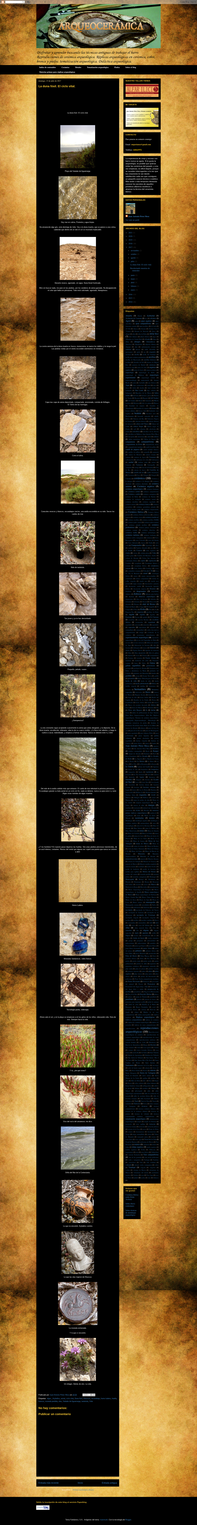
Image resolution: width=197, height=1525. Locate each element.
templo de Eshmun (150, 1121)
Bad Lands (139, 390)
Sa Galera (144, 1053)
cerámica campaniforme (151, 492)
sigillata (145, 1078)
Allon (127, 342)
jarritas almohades (143, 738)
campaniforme (147, 441)
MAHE (153, 795)
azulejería (128, 390)
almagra (137, 341)
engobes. (152, 615)
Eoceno (137, 617)
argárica (153, 367)
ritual (138, 1047)
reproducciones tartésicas (147, 1040)
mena (138, 815)
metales (152, 818)
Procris (141, 984)
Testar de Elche (154, 1129)
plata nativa (149, 974)
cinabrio (130, 548)
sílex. (144, 1081)
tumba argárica (151, 1147)
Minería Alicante (153, 859)
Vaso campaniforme (151, 1154)
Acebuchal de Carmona (134, 318)
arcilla (136, 354)
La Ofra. (134, 764)
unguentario (129, 1152)
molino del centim (131, 874)
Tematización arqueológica (98, 67)
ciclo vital (70, 1398)
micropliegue (130, 826)
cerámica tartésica (132, 535)
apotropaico (129, 352)
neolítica (128, 920)
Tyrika (143, 1150)
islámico (143, 728)
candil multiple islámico (151, 449)
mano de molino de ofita (141, 800)
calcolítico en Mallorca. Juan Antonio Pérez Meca (143, 434)
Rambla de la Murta (149, 1004)
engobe (131, 614)
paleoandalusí (151, 941)
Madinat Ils (139, 792)
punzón (139, 999)
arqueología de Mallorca (135, 375)
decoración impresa (139, 589)
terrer (144, 1129)
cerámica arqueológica (134, 489)
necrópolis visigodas (149, 918)
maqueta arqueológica (143, 803)
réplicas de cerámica (152, 1020)
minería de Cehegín (134, 861)
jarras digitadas (144, 736)
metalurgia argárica (141, 821)
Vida (91, 1401)
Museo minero (137, 902)
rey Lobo (142, 1042)
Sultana (137, 1088)
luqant (127, 790)
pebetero (138, 950)
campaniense (130, 441)
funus (136, 663)
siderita (153, 1070)
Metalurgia (129, 821)
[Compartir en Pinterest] (94, 1395)
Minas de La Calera (140, 838)
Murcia (153, 884)
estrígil (141, 632)
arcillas (152, 356)
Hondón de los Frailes (141, 700)
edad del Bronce (148, 604)
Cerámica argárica (145, 486)
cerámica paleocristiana (151, 522)
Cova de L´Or (148, 571)
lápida (140, 772)
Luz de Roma (143, 790)
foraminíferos (154, 655)
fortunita (139, 658)
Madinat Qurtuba (151, 792)
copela (143, 560)
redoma (143, 1010)
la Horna (131, 761)
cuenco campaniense (142, 579)
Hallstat (154, 683)
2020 (131, 236)
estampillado (140, 630)
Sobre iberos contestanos (130, 1204)
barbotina (136, 395)
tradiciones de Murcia (146, 1142)
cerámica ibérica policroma (141, 515)
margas (151, 805)
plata (150, 971)
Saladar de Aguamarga (71, 1401)
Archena (128, 354)
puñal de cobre (133, 1004)
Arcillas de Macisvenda (133, 360)
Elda (150, 609)
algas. (49, 1398)
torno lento (129, 1139)
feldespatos (136, 648)
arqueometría (145, 380)
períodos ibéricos (131, 958)
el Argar (141, 607)
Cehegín (153, 475)
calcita (127, 431)
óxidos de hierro (139, 938)
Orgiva (128, 935)
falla (154, 645)
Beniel (140, 401)
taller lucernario (145, 1098)
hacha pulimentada (142, 683)
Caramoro (152, 457)
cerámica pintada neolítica (138, 525)
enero (133, 290)
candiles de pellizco (134, 452)
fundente (128, 660)
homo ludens (106, 1398)
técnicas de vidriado (142, 1114)
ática (154, 385)
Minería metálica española (148, 864)
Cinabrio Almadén (141, 548)
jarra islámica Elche (146, 733)
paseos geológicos (140, 946)
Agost (128, 320)
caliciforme (140, 437)
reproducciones (130, 1028)
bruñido (137, 413)
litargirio (139, 780)
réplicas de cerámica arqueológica (138, 1022)
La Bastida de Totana (152, 759)
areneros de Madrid (139, 365)
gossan (137, 676)
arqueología (130, 372)
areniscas (152, 365)
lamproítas (155, 769)
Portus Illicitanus (134, 981)
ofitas (128, 927)
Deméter (153, 589)
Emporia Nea (130, 612)
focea (137, 655)
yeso (142, 1175)
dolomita (137, 602)
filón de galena (154, 653)
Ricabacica (152, 1042)
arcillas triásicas (150, 360)
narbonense (137, 907)
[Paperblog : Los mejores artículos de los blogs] (42, 1509)
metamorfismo (144, 823)
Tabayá (153, 1088)
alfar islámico (133, 337)
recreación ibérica (131, 1010)
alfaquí (128, 334)
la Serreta (153, 764)
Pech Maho (129, 953)
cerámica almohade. (141, 484)
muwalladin (145, 905)
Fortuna (130, 658)
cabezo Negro (138, 426)
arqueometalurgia (131, 380)
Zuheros (156, 1178)
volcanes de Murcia (139, 1170)
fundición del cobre (142, 660)
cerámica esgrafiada (149, 502)
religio (137, 1012)
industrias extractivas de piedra (136, 723)
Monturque (137, 882)
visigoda (143, 1167)
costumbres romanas (134, 571)
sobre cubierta (139, 1083)
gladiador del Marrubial (140, 673)
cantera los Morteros (135, 455)
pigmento (153, 964)
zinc (149, 1178)
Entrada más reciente (48, 1483)
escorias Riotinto (143, 620)
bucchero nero (151, 413)
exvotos (128, 643)
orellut (154, 933)
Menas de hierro (150, 815)
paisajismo (140, 941)
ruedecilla (136, 1053)
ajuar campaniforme (143, 323)
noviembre (135, 250)
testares (130, 1132)
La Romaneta (144, 764)
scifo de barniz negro (135, 1068)
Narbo (154, 905)
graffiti (157, 676)
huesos (41, 1401)
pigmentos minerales (149, 966)
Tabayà (128, 1091)
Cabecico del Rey (138, 419)
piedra (127, 961)
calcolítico (136, 431)
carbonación (129, 460)
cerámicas (149, 538)
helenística (152, 686)
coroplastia (138, 563)
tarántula (84, 1401)
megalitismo (129, 815)
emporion (140, 612)
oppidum (145, 933)
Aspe (127, 385)
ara (145, 352)
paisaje (131, 941)
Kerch (147, 751)
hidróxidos (138, 692)
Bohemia (136, 403)
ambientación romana (149, 347)
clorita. (135, 553)
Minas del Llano (137, 851)
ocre (151, 923)
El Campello (150, 607)
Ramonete (129, 1007)
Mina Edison (138, 828)
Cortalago (149, 568)
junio (133, 275)
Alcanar (143, 329)
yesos (136, 1178)
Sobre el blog (130, 67)
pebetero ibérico (151, 951)
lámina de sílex (133, 769)
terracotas (142, 1127)
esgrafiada (151, 622)
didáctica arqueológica (147, 596)
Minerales (141, 854)
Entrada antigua (109, 1483)
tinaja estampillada (138, 1134)
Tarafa (154, 1101)
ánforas (138, 349)
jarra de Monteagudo (152, 731)
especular (131, 627)
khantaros (147, 754)
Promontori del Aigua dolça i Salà (137, 987)
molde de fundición (132, 869)
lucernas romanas (149, 787)
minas (142, 830)
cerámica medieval (152, 517)
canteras (128, 457)
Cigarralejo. (149, 545)
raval (153, 1007)
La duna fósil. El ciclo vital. (141, 264)
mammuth (104, 1520)
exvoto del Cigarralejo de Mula (146, 640)
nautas (154, 907)
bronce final (142, 411)
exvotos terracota (138, 643)
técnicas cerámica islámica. (147, 1109)
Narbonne (147, 907)
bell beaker (155, 398)
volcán (128, 1170)
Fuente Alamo (151, 658)
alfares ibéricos (145, 337)
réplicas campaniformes (134, 1020)
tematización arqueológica (136, 1119)
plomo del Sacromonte (148, 976)
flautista (130, 655)
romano (130, 1050)
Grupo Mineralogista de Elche (146, 678)
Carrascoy (139, 465)
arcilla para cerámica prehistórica (136, 357)
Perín (154, 956)
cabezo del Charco (142, 424)
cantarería (156, 452)
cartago (136, 467)
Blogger (128, 1520)
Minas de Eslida (147, 833)
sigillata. (153, 1078)
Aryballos (56, 1398)
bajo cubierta (151, 390)
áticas (127, 388)
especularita (142, 627)
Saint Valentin (154, 1053)
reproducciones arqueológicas (142, 1029)
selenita (147, 1068)
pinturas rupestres (133, 971)
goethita (129, 675)
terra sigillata (140, 1124)
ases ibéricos (152, 383)
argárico (128, 370)
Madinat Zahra (130, 795)
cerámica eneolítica (132, 502)
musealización (154, 887)
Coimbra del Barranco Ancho (146, 556)
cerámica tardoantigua (148, 533)
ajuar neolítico (144, 326)
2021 (131, 232)
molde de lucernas (149, 869)
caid (134, 429)
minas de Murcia (142, 843)
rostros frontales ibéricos (145, 1050)
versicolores (132, 1162)
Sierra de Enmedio (132, 1076)
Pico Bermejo (151, 958)
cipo (151, 548)
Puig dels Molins (146, 994)
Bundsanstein (130, 416)
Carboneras (155, 460)
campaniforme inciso (152, 444)
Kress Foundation (131, 756)
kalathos (156, 748)
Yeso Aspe (150, 1175)
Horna (154, 700)
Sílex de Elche (135, 1081)
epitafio (145, 617)
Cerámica (65, 67)
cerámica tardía (131, 532)
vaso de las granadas (135, 1157)
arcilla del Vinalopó (149, 354)
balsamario (129, 393)
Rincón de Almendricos (133, 1045)
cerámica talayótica (148, 530)
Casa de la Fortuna (147, 467)
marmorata (129, 810)
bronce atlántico (131, 411)
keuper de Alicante (135, 754)
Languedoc (131, 772)
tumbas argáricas (131, 1150)
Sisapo (157, 1081)
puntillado (129, 999)
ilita (157, 708)
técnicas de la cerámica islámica (136, 1111)
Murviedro (143, 887)
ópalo (137, 933)
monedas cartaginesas (139, 877)
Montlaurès (151, 879)
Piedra (117, 67)
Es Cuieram (154, 617)
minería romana (130, 867)
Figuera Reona (137, 650)
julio (133, 261)
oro (155, 935)
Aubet (134, 388)
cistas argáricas (151, 550)
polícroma (129, 979)
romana (156, 1047)
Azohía (142, 388)
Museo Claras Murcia (149, 897)
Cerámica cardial (134, 494)
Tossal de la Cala (150, 1139)
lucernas (136, 787)
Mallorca (145, 797)
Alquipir (128, 347)
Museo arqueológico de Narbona (145, 895)
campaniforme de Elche (134, 444)
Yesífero (135, 1175)
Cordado (128, 563)
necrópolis (129, 910)
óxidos (128, 938)
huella (114, 1398)
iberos (127, 708)
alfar (134, 334)
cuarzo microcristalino (148, 576)
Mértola (128, 818)
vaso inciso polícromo (152, 1157)
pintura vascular (153, 969)
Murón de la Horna (132, 887)
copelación (152, 560)
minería (142, 859)
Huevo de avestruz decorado (137, 705)
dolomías (128, 602)
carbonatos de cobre (142, 460)
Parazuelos (129, 946)
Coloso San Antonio (149, 558)
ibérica (153, 705)
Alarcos (135, 329)
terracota (152, 1124)
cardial (130, 462)
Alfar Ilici (154, 333)
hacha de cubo (131, 681)
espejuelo (153, 627)
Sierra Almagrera (131, 1073)
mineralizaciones (131, 859)
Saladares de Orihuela (152, 1055)
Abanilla (129, 315)
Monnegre (153, 877)
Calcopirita (131, 437)
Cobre (154, 553)
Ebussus (86, 1398)
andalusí (128, 349)
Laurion (156, 774)
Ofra (154, 928)
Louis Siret (145, 782)
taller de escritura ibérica (142, 1096)
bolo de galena (146, 403)
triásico (137, 1144)
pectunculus (152, 953)
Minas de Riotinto (153, 846)
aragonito (152, 352)
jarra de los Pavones (137, 731)
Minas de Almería (153, 831)
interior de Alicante (132, 728)
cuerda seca (143, 581)
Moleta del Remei (149, 871)
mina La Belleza (150, 828)
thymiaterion (140, 1132)
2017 (131, 247)
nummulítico (142, 923)
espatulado (155, 625)
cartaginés (129, 467)
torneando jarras (142, 1137)
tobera (149, 1134)
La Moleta (140, 761)
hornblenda (129, 702)
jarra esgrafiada (132, 733)
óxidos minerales (153, 938)
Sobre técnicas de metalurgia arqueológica (131, 1212)
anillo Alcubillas (150, 349)
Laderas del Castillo (143, 767)
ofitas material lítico (141, 928)
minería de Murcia (131, 864)
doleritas (153, 599)
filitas (129, 653)
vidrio (157, 1165)
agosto (133, 257)
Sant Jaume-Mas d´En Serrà (143, 1060)
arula (134, 383)
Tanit (136, 1101)
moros (146, 884)
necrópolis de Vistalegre (146, 915)
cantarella (146, 452)
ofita (154, 925)
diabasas (137, 593)
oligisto (146, 930)
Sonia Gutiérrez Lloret (133, 1086)
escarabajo (95, 1398)
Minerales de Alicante (147, 856)
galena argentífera (133, 665)
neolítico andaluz (147, 920)
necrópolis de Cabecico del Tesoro (147, 910)
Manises (128, 800)
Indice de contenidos (47, 67)
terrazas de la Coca (134, 1129)
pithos (144, 971)
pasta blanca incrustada (133, 948)
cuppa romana (137, 584)
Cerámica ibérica (135, 511)
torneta (153, 1137)
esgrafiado (129, 625)
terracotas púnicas (153, 1127)
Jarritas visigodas (141, 741)
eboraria (128, 604)
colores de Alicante (132, 558)
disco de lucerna (141, 599)
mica (154, 823)
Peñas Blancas (144, 956)
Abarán (139, 316)
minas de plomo (139, 846)
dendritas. (129, 591)
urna (137, 1152)
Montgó (141, 879)
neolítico (136, 920)
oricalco (136, 935)
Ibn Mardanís (149, 708)
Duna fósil (78, 1398)
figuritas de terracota (152, 650)
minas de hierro (139, 836)
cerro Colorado (140, 540)
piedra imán (136, 961)
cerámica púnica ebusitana (147, 527)
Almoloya (129, 344)
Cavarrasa (131, 475)
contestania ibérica (131, 561)
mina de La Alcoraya (143, 826)
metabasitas (139, 818)
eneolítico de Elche (152, 612)
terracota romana (131, 1127)
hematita (128, 690)
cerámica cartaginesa (149, 494)
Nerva (157, 920)
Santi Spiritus (150, 1063)
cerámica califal (134, 491)
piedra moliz (147, 961)
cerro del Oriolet (153, 540)
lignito (142, 777)
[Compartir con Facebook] (91, 1395)
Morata (147, 882)
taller (148, 1091)
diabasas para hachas (152, 594)
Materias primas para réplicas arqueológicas (57, 72)
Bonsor (156, 403)
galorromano (150, 665)
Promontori (151, 984)
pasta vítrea (147, 948)
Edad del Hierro (131, 607)
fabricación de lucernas (142, 645)
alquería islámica (150, 344)
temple (139, 1121)
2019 (131, 240)
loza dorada (155, 782)
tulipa (127, 1147)
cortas (157, 568)
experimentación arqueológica (137, 637)
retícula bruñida (131, 1042)
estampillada (129, 630)
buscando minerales (143, 416)
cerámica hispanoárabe (151, 509)
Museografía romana (132, 905)
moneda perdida (51, 1401)
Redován (153, 1010)
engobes (142, 614)
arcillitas (128, 362)
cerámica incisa (137, 517)
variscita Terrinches (134, 1155)
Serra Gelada (136, 1070)
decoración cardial (135, 586)
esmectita (137, 625)
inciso (127, 713)
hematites (140, 689)
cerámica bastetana (153, 489)
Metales (78, 67)
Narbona (128, 907)
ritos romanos (130, 1047)
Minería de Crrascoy (149, 861)
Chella (151, 543)
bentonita (148, 401)
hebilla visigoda (131, 686)
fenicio (145, 648)
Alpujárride (138, 344)
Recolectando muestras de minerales (140, 269)
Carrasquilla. (151, 465)
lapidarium (149, 772)
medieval (153, 813)
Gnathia (153, 673)
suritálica (145, 1088)
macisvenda (129, 792)
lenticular (132, 777)
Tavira (145, 1104)
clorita (128, 553)
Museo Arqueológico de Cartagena (139, 889)
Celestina (128, 479)
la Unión (129, 766)
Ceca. (138, 475)
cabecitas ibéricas (140, 421)
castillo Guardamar (153, 472)
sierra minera (146, 1076)
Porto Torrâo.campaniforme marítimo (147, 979)
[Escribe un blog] (86, 1395)
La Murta (151, 761)
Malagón (137, 797)
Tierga (128, 1134)
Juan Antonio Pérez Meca (138, 216)
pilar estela (129, 969)
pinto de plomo (140, 969)
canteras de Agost (140, 457)
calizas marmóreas (134, 439)
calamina (142, 429)
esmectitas (146, 625)
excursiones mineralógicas (146, 635)
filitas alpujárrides (140, 653)
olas (60, 1401)
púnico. (130, 997)
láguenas (156, 767)
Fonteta (144, 655)
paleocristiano (142, 943)
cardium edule (142, 462)
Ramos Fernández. (142, 1007)
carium (153, 462)
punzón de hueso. (150, 999)
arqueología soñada (148, 378)
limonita (129, 779)
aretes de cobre (142, 367)
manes (154, 797)
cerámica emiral (150, 499)
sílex (127, 1081)
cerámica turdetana (150, 535)
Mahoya (128, 797)
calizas (156, 436)
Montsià (128, 882)
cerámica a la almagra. (142, 481)
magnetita (143, 794)
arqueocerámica (151, 370)
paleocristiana (130, 943)
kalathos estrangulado (135, 751)
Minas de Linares (139, 841)
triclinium (146, 1144)
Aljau (154, 339)
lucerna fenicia (144, 785)
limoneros (152, 777)
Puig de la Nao (132, 994)
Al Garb (153, 326)
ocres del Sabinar (144, 925)
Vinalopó (132, 1167)
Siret (150, 1081)
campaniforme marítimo (135, 447)
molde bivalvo (151, 867)
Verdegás (147, 1160)
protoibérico (137, 992)
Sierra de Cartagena (147, 1073)
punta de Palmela (141, 997)
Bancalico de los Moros (143, 393)
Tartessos (137, 1103)
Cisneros (139, 550)
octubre (134, 254)
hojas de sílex (132, 697)
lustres (134, 790)
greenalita (131, 678)
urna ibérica (145, 1152)
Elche (142, 609)
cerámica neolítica (133, 520)
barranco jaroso (146, 395)
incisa (153, 710)
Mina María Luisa (131, 831)
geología (128, 668)
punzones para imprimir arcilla (135, 1002)
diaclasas (131, 597)
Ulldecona (152, 1150)
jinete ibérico (138, 743)
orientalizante (146, 935)
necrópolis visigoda (132, 918)
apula (138, 352)
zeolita (143, 1178)
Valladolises (155, 1152)
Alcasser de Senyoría (141, 331)
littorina (147, 780)
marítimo (128, 808)
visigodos (153, 1167)
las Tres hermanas (139, 774)
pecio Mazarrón (141, 953)
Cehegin (145, 475)
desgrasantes (141, 591)
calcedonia (152, 429)
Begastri (145, 398)
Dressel (144, 602)
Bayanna (137, 398)
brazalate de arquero (136, 406)
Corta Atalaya (138, 568)
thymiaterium (152, 1132)
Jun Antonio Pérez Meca (142, 749)
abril (133, 282)
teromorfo (129, 1124)
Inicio (80, 1483)
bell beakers (131, 401)
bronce (154, 408)
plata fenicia (138, 974)
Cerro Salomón (133, 543)
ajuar (136, 321)
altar (136, 347)
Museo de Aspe (144, 900)
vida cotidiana (151, 1162)
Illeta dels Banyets (135, 710)
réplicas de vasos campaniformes (145, 1025)
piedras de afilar (141, 964)
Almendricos (150, 342)
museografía (150, 902)
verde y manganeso (134, 1160)
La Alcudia (144, 756)
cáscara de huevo (140, 470)
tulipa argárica (137, 1147)
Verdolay (156, 1160)
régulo (128, 1012)
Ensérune (129, 617)
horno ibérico (140, 702)
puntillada (153, 997)
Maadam (153, 790)
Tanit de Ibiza (145, 1101)
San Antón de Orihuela (135, 1058)
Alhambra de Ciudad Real (134, 339)
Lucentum (132, 785)
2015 (131, 298)
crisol (145, 573)
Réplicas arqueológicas (145, 1017)
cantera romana (151, 455)
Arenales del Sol (139, 362)
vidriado (128, 1165)
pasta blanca (152, 946)
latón (149, 774)
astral (63, 1398)
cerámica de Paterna (149, 497)
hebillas (142, 686)
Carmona (128, 465)
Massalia (146, 810)
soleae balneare (151, 1083)
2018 (131, 243)
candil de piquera (132, 449)
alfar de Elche (142, 334)
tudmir (154, 1144)
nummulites (131, 923)
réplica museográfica (144, 1015)
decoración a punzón (152, 584)
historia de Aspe (153, 695)
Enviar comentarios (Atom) (83, 1490)
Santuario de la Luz (143, 1065)
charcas (143, 543)
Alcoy (154, 331)
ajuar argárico (146, 321)
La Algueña (138, 759)
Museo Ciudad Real (132, 897)
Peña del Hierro (131, 956)
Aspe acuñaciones (138, 385)
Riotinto (153, 1045)
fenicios (153, 647)
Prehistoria (146, 981)
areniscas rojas (130, 367)
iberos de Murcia (137, 708)
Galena (152, 663)
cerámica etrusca (131, 504)
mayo (133, 279)
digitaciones (129, 599)
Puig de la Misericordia (151, 992)
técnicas (144, 1106)
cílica (157, 545)
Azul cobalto (152, 388)
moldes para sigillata (132, 872)
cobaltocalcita (145, 553)
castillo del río (138, 472)
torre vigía (138, 1139)
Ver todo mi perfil (132, 220)
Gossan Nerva (147, 676)
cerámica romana (131, 530)
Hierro (147, 692)
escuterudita (139, 622)
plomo (135, 976)
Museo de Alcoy (131, 900)
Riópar (145, 1045)
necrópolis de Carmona (136, 912)
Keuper (156, 751)
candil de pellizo (151, 447)
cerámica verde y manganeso (135, 538)
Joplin (154, 743)
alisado (147, 339)
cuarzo (135, 576)
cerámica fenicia (144, 504)
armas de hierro (139, 370)
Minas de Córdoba (133, 833)
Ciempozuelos (136, 545)
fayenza (128, 648)
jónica (147, 743)
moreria (138, 884)
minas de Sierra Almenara (136, 849)
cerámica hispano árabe (133, 509)
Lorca (137, 782)
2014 (131, 302)
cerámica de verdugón (133, 499)
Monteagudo (130, 879)
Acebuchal (151, 315)
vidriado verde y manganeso (143, 1165)
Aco (146, 318)
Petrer (142, 958)
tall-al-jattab (138, 1091)
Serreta (145, 1070)
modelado (141, 867)
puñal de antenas (153, 1002)
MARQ (138, 810)
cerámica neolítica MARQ (150, 520)
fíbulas (128, 650)
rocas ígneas (147, 1047)
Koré (154, 754)
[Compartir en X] (89, 1395)
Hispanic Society (140, 695)
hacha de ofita (146, 681)
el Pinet (135, 609)
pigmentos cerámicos (132, 966)
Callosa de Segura (150, 439)
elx (155, 609)
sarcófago (156, 1065)
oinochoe (129, 930)
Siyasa (130, 1083)
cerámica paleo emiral (134, 522)
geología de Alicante (140, 668)
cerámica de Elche (132, 497)
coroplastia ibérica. (140, 566)
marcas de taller (138, 805)
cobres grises (130, 556)
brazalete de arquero (142, 408)
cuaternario (129, 579)
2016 (131, 294)
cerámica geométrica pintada (145, 507)
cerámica (139, 478)
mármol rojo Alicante (149, 808)
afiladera (153, 318)
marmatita (137, 808)
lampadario (144, 769)
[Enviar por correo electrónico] (83, 1395)
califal (149, 437)
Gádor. (144, 663)
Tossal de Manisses (131, 1142)
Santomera (130, 1065)
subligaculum (147, 1086)
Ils (146, 710)
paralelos (153, 943)
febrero (134, 286)
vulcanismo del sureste (140, 1173)
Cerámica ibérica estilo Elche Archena (132, 1197)
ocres (133, 925)
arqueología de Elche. (147, 372)
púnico (156, 994)
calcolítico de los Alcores (151, 431)
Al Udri (128, 329)
